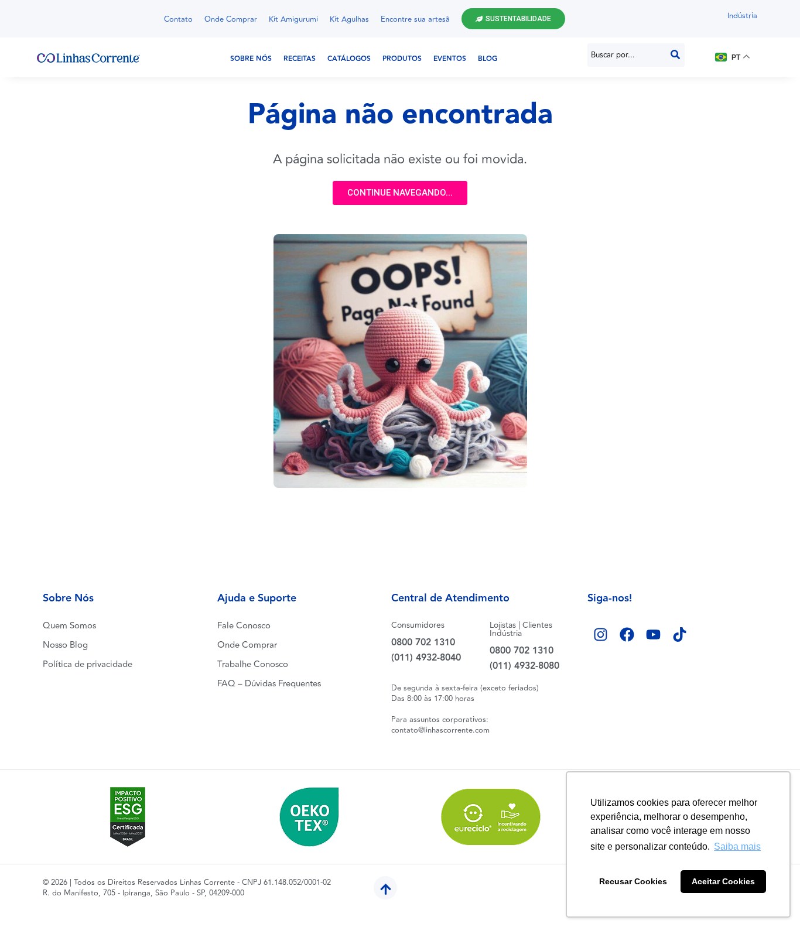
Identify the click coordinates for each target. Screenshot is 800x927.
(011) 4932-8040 (426, 658)
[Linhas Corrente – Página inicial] (88, 57)
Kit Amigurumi (293, 19)
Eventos (449, 58)
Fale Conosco (244, 625)
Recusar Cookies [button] (633, 881)
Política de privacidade (87, 664)
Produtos (402, 58)
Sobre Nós (251, 58)
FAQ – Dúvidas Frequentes (269, 683)
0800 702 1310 (423, 642)
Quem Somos (69, 625)
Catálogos (349, 58)
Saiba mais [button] (737, 846)
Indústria (742, 16)
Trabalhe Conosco (252, 664)
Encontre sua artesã (415, 19)
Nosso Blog (65, 645)
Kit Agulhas (349, 19)
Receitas (299, 58)
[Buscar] (675, 55)
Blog (487, 58)
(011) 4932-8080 (524, 666)
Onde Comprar (230, 19)
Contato (178, 19)
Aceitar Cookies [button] (723, 881)
